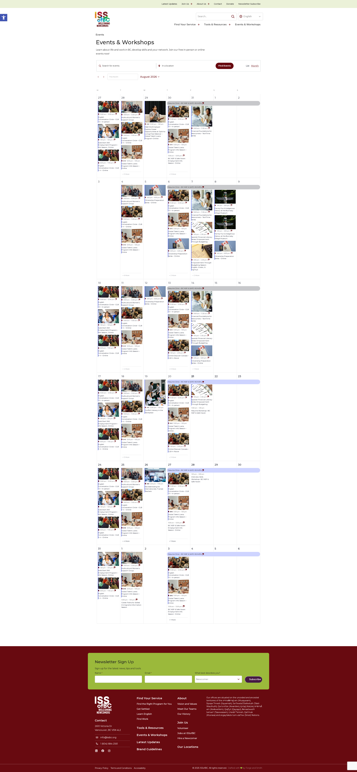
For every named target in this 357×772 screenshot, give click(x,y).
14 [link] (192, 282)
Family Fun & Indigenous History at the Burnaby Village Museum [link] (225, 210)
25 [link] (122, 464)
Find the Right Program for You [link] (154, 704)
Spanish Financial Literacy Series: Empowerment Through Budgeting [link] (201, 239)
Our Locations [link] (187, 747)
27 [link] (99, 97)
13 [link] (169, 282)
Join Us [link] (185, 4)
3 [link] (169, 548)
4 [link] (122, 181)
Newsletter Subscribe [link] (249, 4)
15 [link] (216, 282)
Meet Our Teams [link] (186, 709)
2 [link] (239, 97)
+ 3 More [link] (125, 174)
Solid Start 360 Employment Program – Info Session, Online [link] (108, 145)
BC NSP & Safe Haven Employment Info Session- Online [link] (176, 160)
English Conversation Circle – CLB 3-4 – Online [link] (108, 168)
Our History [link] (183, 714)
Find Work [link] (142, 719)
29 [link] (146, 97)
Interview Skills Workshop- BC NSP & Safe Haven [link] (200, 479)
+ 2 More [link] (172, 275)
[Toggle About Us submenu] (209, 4)
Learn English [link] (144, 714)
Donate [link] (230, 4)
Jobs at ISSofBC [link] (186, 733)
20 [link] (169, 376)
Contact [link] (218, 4)
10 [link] (99, 282)
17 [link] (99, 376)
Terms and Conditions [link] (121, 768)
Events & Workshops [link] (247, 24)
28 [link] (123, 97)
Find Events (224, 66)
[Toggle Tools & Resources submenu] (230, 24)
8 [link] (215, 181)
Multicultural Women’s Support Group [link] (130, 118)
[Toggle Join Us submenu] (192, 4)
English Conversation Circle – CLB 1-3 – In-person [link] (108, 119)
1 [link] (215, 97)
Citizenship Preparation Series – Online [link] (154, 201)
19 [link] (146, 376)
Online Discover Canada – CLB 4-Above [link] (178, 357)
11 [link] (122, 282)
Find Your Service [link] (185, 24)
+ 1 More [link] (195, 369)
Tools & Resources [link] (215, 24)
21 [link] (192, 376)
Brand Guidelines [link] (149, 749)
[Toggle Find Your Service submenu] (199, 24)
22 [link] (216, 376)
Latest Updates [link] (169, 4)
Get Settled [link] (143, 709)
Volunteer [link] (182, 728)
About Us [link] (201, 4)
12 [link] (146, 282)
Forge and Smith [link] (254, 768)
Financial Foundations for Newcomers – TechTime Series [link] (201, 133)
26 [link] (146, 464)
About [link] (182, 698)
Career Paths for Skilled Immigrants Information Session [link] (131, 604)
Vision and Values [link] (187, 704)
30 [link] (169, 97)
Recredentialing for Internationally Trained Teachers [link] (154, 489)
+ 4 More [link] (125, 369)
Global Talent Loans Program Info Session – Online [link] (130, 166)
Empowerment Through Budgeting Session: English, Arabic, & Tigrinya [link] (201, 266)
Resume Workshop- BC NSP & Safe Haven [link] (200, 412)
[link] (3, 17)
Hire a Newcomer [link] (187, 738)
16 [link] (239, 282)
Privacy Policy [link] (101, 768)
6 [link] (169, 181)
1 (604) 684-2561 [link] (109, 743)
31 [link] (192, 97)
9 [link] (239, 181)
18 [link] (122, 376)
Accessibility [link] (140, 768)
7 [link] (192, 181)
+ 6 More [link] (125, 275)
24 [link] (99, 464)
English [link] (247, 16)
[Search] (232, 16)
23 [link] (239, 376)
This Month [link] (113, 77)
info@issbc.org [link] (108, 737)
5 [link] (145, 181)
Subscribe (255, 679)
